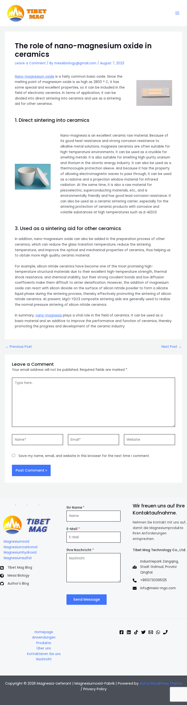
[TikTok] (136, 632)
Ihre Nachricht (80, 550)
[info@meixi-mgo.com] (154, 588)
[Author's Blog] (14, 584)
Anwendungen (44, 637)
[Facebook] (121, 632)
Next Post (171, 346)
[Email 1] (151, 632)
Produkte (43, 643)
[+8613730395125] (150, 580)
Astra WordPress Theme (161, 683)
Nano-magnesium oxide (34, 76)
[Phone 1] (165, 632)
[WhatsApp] (158, 632)
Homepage (44, 632)
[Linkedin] (129, 632)
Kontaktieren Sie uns (44, 654)
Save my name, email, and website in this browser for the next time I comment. (84, 456)
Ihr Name (75, 507)
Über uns (44, 648)
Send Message (86, 599)
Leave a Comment (30, 63)
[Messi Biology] (14, 576)
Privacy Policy (95, 689)
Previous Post (18, 346)
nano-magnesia (49, 315)
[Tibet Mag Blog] (16, 568)
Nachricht (44, 659)
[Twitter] (143, 632)
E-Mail (73, 529)
